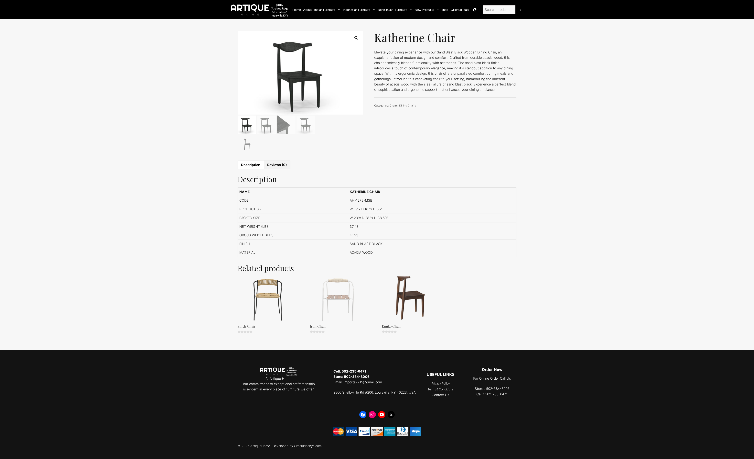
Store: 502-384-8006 (351, 377)
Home (296, 9)
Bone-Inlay (385, 9)
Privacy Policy (440, 383)
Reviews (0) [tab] (277, 165)
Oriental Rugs (460, 9)
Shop (445, 9)
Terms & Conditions (440, 389)
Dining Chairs (407, 105)
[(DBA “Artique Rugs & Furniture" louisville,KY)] (260, 9)
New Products (424, 9)
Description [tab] (250, 165)
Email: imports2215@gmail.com (357, 382)
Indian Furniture (324, 9)
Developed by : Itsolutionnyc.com (297, 446)
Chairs (394, 105)
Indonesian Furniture (356, 9)
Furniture (401, 9)
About (307, 9)
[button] (356, 37)
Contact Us (440, 395)
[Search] (520, 9)
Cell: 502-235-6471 (349, 371)
